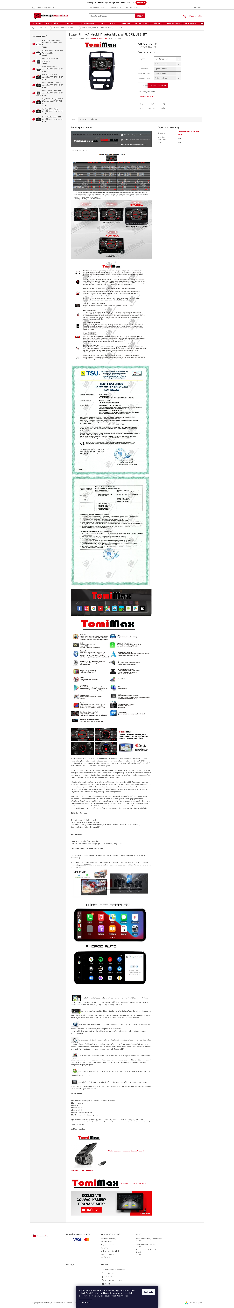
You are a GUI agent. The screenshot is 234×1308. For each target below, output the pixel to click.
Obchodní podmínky (97, 8)
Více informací (122, 1296)
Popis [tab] (73, 119)
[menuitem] (36, 23)
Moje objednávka (132, 8)
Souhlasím (148, 1292)
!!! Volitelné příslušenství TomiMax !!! (133, 1183)
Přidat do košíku (159, 85)
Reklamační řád (115, 8)
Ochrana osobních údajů (110, 1251)
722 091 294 (109, 1273)
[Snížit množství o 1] (146, 86)
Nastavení (85, 1302)
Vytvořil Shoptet (196, 1303)
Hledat (140, 16)
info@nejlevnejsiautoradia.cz (115, 1269)
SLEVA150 (141, 3)
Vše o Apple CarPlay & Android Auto (149, 1239)
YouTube (108, 1284)
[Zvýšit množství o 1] (146, 84)
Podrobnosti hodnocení (98, 38)
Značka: (115, 38)
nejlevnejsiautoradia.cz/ (113, 1280)
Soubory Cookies (107, 1254)
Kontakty (104, 1248)
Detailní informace (144, 96)
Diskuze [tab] (94, 119)
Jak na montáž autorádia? (145, 1244)
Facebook (108, 1277)
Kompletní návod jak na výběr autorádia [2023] (150, 1251)
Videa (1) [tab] (83, 119)
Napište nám (105, 1257)
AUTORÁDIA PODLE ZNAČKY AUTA (188, 133)
